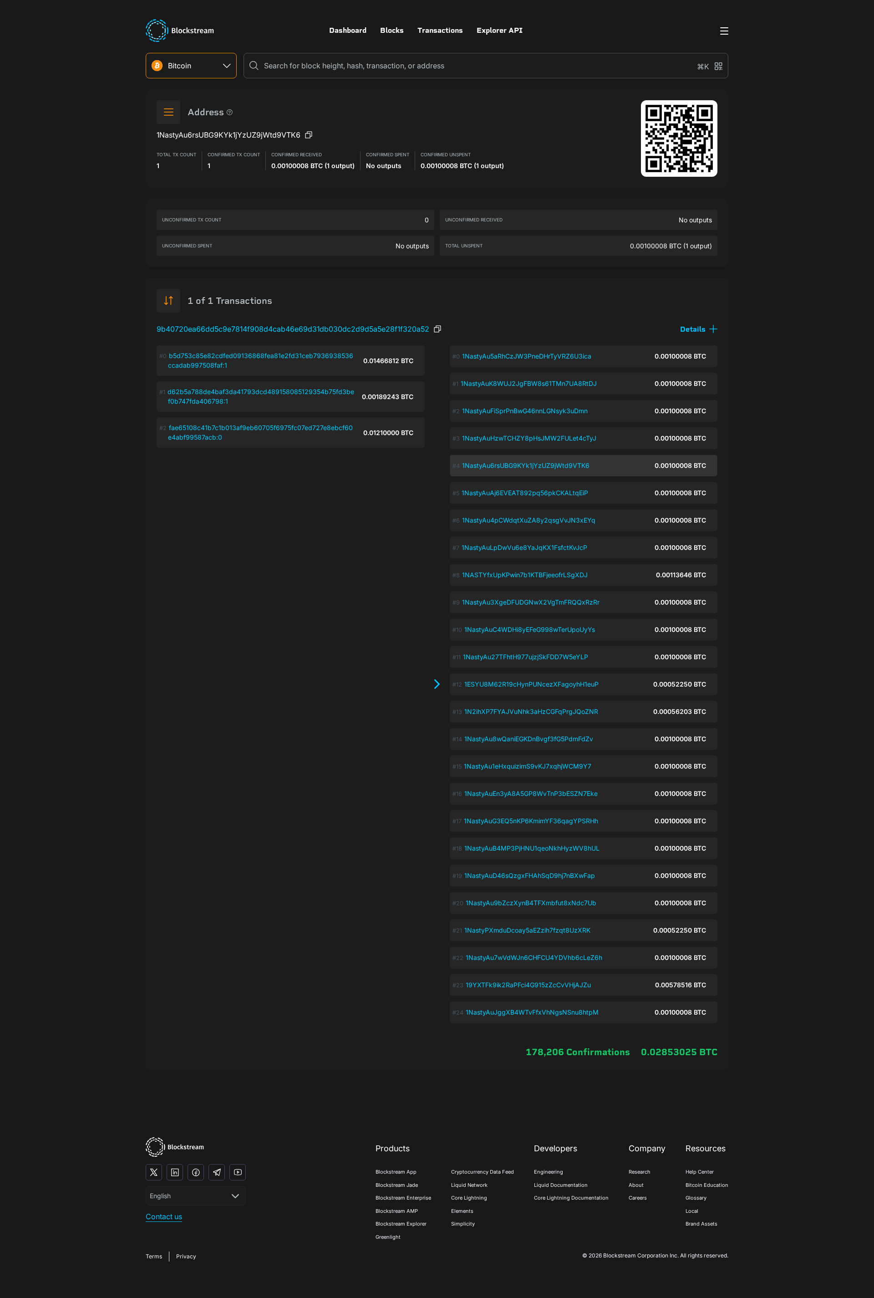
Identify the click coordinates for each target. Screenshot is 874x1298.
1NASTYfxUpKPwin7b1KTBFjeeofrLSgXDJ (525, 575)
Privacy (186, 1256)
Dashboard (347, 30)
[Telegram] (216, 1172)
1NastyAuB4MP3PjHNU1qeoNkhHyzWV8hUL (532, 848)
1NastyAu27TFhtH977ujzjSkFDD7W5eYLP (525, 657)
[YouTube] (237, 1172)
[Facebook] (196, 1172)
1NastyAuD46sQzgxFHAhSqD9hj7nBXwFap (529, 875)
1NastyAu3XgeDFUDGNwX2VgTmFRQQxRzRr (531, 602)
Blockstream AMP (397, 1211)
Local (692, 1211)
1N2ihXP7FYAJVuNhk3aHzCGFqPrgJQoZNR (531, 711)
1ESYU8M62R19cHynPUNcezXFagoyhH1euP (531, 684)
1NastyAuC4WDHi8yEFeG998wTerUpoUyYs (529, 629)
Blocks (392, 30)
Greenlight (388, 1237)
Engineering (548, 1172)
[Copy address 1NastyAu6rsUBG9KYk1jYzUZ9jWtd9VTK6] (308, 134)
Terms (154, 1256)
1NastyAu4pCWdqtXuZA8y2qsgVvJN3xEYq (528, 520)
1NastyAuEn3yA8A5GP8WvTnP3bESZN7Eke (531, 793)
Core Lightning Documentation (571, 1198)
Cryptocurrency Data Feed (482, 1172)
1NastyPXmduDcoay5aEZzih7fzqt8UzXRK (527, 930)
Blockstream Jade (397, 1185)
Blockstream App (396, 1172)
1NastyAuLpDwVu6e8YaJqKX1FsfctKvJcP (524, 547)
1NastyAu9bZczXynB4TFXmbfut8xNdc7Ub (531, 903)
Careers (638, 1198)
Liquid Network (469, 1185)
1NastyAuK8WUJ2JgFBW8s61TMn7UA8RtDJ (529, 383)
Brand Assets (701, 1224)
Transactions (440, 30)
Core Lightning (469, 1198)
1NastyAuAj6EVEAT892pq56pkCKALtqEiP (525, 493)
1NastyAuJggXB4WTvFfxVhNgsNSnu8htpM (532, 1012)
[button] (698, 329)
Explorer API (500, 30)
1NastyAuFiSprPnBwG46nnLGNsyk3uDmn (525, 411)
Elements (462, 1211)
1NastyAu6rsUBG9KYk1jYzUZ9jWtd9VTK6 (525, 465)
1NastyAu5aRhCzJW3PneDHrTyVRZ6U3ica (526, 356)
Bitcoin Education (707, 1185)
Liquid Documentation (561, 1185)
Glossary (696, 1198)
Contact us (164, 1216)
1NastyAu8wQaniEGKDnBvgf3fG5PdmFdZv (528, 739)
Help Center (700, 1172)
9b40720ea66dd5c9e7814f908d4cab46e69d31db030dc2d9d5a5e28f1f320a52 (293, 328)
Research (639, 1172)
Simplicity (463, 1224)
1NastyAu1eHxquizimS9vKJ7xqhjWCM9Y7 (527, 766)
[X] (154, 1172)
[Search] (254, 65)
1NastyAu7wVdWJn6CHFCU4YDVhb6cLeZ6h (534, 957)
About (636, 1185)
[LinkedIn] (175, 1172)
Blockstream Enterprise (403, 1198)
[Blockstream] (175, 1147)
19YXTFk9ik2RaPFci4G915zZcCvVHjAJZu (528, 985)
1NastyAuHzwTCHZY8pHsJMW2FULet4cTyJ (529, 438)
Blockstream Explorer (401, 1224)
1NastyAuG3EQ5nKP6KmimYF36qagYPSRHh (531, 821)
